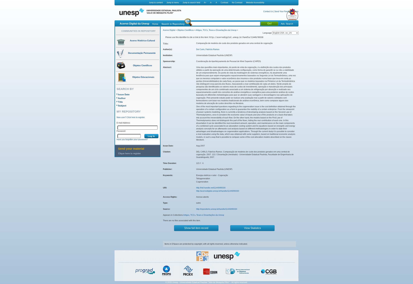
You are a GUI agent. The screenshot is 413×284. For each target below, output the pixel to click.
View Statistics (252, 228)
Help (296, 11)
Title (120, 102)
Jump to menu (172, 2)
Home (155, 24)
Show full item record (196, 228)
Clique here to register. (129, 153)
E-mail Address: (123, 123)
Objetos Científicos (185, 30)
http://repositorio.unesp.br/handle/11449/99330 (216, 209)
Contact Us (268, 11)
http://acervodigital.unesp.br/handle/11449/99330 (217, 191)
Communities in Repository (138, 31)
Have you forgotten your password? (132, 139)
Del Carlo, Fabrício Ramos (207, 49)
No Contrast (237, 2)
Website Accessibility (255, 2)
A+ (205, 2)
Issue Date (124, 94)
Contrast (224, 2)
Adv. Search (287, 23)
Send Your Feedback (283, 11)
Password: (121, 131)
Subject (122, 105)
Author (122, 98)
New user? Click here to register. (131, 117)
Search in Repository (173, 24)
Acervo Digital (169, 30)
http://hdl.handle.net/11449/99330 (211, 188)
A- (211, 2)
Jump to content (156, 2)
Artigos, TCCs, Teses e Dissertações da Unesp (216, 30)
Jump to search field (191, 2)
